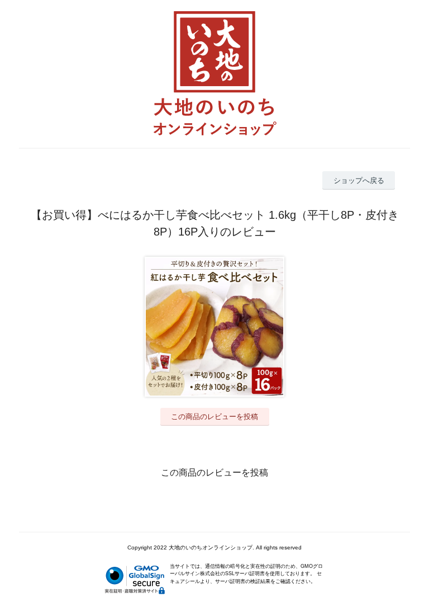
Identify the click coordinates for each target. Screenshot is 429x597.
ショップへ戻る (358, 180)
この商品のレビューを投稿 (214, 416)
